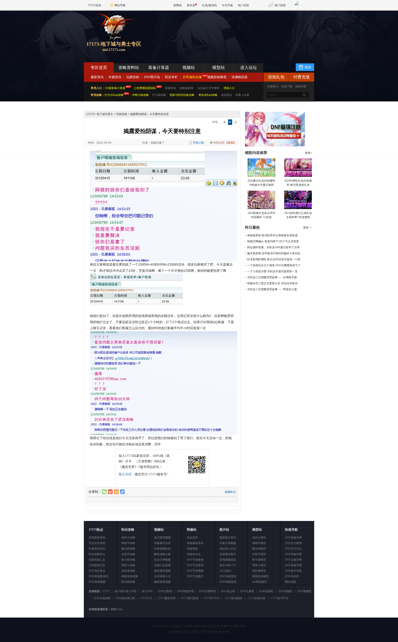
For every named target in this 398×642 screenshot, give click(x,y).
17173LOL (146, 598)
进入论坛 (248, 67)
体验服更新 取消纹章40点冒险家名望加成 (272, 235)
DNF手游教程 (195, 559)
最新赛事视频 (162, 581)
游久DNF (147, 591)
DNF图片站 (152, 77)
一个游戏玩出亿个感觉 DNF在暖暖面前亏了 (274, 265)
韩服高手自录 (162, 543)
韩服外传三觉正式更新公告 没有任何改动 (272, 283)
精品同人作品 (227, 548)
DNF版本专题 (293, 570)
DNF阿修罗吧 (185, 591)
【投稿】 (230, 142)
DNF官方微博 (293, 543)
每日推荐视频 (162, 537)
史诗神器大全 (162, 576)
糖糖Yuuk (116, 609)
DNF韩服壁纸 (227, 581)
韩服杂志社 (194, 554)
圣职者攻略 (128, 570)
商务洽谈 (200, 626)
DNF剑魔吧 (285, 591)
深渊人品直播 (162, 565)
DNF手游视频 (195, 570)
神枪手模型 (259, 543)
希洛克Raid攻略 (207, 95)
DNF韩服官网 (293, 554)
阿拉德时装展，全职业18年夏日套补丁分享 (273, 247)
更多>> (307, 227)
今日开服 (227, 5)
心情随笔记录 (97, 565)
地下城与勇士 (105, 114)
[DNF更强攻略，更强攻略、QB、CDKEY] (275, 145)
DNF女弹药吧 (207, 591)
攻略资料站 (128, 67)
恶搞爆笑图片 (227, 554)
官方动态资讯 (97, 570)
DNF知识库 (292, 576)
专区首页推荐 (97, 543)
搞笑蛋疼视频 (162, 570)
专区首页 (99, 67)
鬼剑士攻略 (128, 537)
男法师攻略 (128, 581)
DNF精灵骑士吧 (125, 598)
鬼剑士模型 (259, 537)
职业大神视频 (162, 559)
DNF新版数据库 (98, 576)
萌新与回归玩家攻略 (182, 95)
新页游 (191, 5)
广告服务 (187, 626)
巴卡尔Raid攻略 (114, 95)
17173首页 (94, 5)
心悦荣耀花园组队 (145, 88)
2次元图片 (225, 570)
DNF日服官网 (293, 559)
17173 (90, 114)
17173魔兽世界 (167, 598)
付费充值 (301, 77)
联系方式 (213, 626)
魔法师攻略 (128, 548)
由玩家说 (226, 95)
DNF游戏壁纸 (227, 576)
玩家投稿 (132, 77)
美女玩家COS (227, 565)
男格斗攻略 (128, 565)
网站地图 (290, 581)
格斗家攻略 (128, 559)
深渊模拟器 (239, 77)
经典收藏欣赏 (162, 548)
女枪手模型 (259, 554)
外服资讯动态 (97, 548)
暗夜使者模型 (260, 576)
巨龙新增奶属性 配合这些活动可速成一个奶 (273, 259)
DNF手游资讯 (195, 565)
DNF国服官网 (293, 537)
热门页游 (243, 5)
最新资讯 (97, 77)
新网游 (177, 5)
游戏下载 (286, 86)
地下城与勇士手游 (125, 591)
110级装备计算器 (115, 88)
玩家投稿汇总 (97, 559)
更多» (308, 152)
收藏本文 (230, 492)
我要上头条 (242, 95)
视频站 (188, 67)
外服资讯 (114, 77)
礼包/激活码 (209, 5)
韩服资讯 (170, 88)
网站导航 (120, 5)
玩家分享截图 (227, 543)
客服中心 (226, 626)
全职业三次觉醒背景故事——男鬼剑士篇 (272, 289)
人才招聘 (174, 626)
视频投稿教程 (217, 77)
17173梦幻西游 (190, 598)
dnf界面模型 (259, 581)
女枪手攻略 (128, 554)
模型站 (218, 67)
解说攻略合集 (162, 554)
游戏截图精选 (227, 559)
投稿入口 (229, 88)
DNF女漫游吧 (102, 598)
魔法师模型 (259, 548)
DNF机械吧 (266, 591)
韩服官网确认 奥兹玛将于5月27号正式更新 (273, 241)
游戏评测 (300, 86)
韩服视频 (192, 548)
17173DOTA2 (211, 598)
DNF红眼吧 (165, 591)
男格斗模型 (259, 565)
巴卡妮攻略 (159, 95)
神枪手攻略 (128, 543)
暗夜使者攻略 (129, 576)
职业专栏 (171, 77)
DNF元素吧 (247, 591)
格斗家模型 (259, 559)
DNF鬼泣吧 (228, 591)
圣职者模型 (259, 570)
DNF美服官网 (293, 565)
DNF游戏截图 (97, 581)
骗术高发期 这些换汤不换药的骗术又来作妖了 (275, 253)
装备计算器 (158, 67)
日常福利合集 (192, 77)
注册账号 (272, 86)
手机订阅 (198, 142)
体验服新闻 (186, 88)
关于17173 (160, 626)
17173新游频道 (234, 598)
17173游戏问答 (257, 598)
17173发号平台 (280, 598)
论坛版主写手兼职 (208, 88)
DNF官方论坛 (293, 548)
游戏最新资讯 (97, 537)
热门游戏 (280, 5)
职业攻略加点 (97, 554)
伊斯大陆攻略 (140, 95)
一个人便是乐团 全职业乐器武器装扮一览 (272, 271)
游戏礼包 (276, 77)
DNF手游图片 (195, 576)
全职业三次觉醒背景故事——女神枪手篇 (272, 277)
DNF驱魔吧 (304, 591)
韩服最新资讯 (195, 543)
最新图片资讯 (227, 537)
